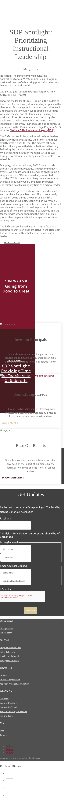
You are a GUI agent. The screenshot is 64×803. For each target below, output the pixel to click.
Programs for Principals (10, 647)
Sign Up (31, 610)
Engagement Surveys (9, 660)
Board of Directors (8, 703)
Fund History (6, 633)
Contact (3, 735)
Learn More (9, 422)
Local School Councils (10, 656)
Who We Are (6, 691)
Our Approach (7, 621)
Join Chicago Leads (30, 394)
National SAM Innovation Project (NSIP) (32, 130)
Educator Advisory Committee (13, 711)
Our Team (4, 698)
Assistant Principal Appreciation (14, 684)
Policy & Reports (7, 652)
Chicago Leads (6, 628)
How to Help (6, 668)
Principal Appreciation (10, 679)
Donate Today (10, 368)
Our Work (5, 640)
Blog (2, 731)
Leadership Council (9, 707)
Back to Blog (12, 242)
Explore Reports (12, 477)
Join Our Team (6, 716)
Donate (3, 675)
